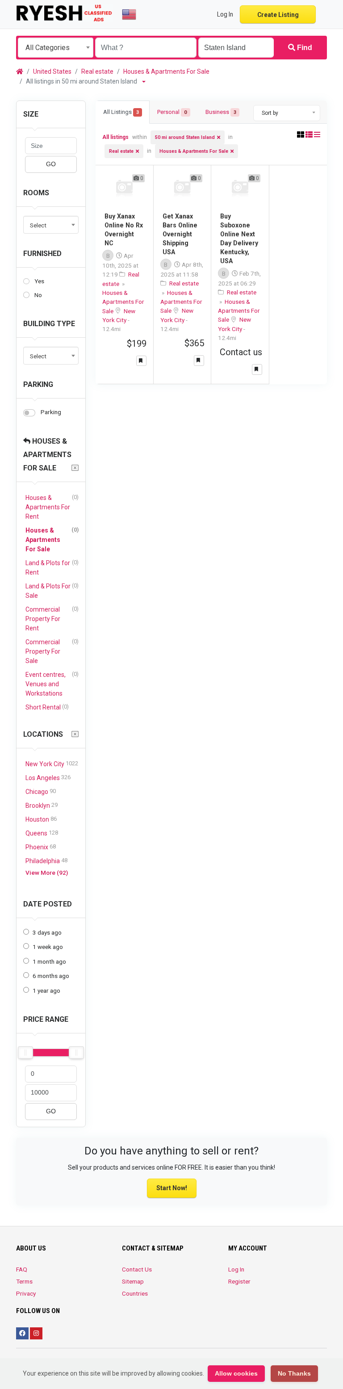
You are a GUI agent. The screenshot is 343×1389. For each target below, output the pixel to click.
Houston (41, 819)
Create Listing (278, 14)
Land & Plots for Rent (52, 567)
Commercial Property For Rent (52, 618)
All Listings (121, 112)
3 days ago (47, 932)
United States (52, 71)
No (38, 294)
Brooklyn (41, 805)
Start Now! (171, 1188)
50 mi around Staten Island (185, 137)
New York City (51, 764)
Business (220, 112)
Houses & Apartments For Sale (166, 71)
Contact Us (137, 1269)
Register (239, 1281)
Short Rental (47, 707)
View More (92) (46, 872)
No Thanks (294, 1373)
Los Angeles (48, 777)
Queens (41, 833)
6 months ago (51, 975)
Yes (39, 281)
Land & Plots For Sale (52, 590)
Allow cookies (236, 1373)
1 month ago (49, 961)
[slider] (25, 1052)
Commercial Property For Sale (52, 651)
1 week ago (48, 946)
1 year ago (46, 990)
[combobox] (55, 48)
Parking (38, 384)
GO (51, 164)
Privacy (26, 1293)
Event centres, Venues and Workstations (52, 684)
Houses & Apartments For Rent (52, 507)
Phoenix (40, 847)
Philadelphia (46, 860)
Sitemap (133, 1281)
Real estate (97, 71)
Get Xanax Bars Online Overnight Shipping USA (180, 234)
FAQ (21, 1269)
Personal (172, 112)
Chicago (40, 791)
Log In (236, 1269)
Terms (24, 1281)
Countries (135, 1293)
